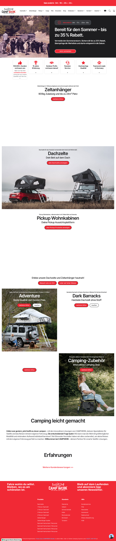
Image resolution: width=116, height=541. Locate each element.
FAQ (52, 11)
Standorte (80, 11)
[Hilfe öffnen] (111, 536)
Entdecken (71, 11)
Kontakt (89, 11)
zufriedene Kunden (20, 72)
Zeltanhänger (33, 11)
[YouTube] (105, 11)
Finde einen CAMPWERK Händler (45, 538)
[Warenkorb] (114, 11)
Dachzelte (23, 11)
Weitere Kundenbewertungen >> (58, 467)
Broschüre (58, 11)
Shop (64, 11)
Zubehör (96, 11)
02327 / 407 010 (91, 538)
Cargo (47, 11)
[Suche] (110, 11)
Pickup (40, 11)
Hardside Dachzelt (81, 300)
